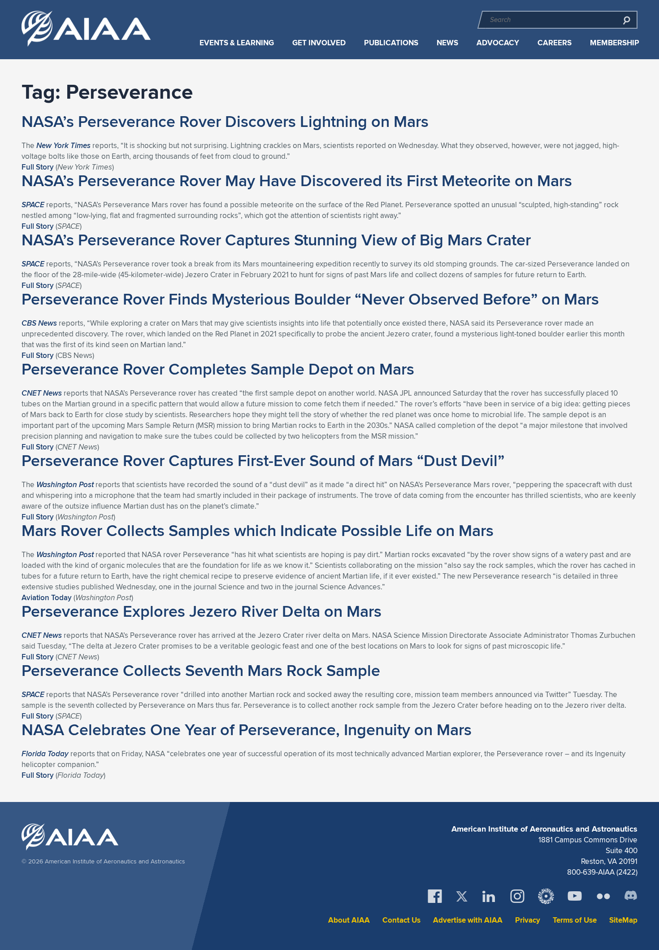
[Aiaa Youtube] (574, 896)
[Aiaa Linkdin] (488, 896)
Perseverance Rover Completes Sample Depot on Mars (218, 368)
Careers (555, 42)
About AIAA (349, 920)
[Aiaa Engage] (546, 896)
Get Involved (319, 42)
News (447, 42)
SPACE (33, 204)
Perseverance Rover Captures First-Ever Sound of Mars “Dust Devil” (263, 460)
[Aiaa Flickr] (603, 896)
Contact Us (401, 920)
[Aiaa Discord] (631, 896)
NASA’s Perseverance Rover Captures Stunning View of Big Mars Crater (276, 239)
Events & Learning (236, 42)
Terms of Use (575, 920)
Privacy (527, 920)
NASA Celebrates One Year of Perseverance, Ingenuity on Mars (247, 729)
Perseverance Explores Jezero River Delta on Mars (202, 611)
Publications (391, 42)
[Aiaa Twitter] (461, 896)
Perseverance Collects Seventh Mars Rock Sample (201, 670)
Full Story (38, 166)
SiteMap (623, 920)
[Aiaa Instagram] (517, 896)
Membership (614, 42)
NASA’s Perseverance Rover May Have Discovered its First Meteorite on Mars (297, 180)
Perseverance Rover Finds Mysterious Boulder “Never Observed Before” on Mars (310, 298)
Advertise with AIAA (468, 920)
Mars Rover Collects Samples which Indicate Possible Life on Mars (258, 530)
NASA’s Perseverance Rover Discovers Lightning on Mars (225, 121)
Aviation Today (47, 597)
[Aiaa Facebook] (434, 896)
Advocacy (498, 42)
